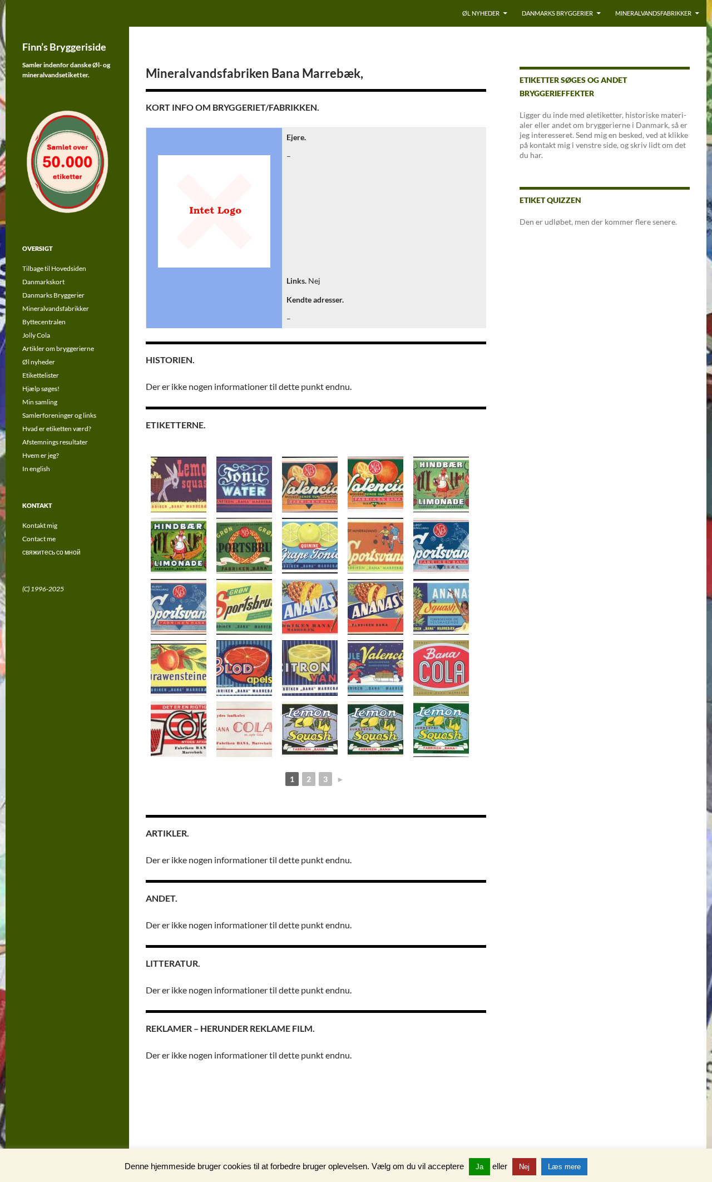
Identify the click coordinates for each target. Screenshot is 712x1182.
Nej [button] (524, 1167)
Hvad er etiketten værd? (56, 428)
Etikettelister (40, 375)
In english (36, 468)
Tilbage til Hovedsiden (54, 268)
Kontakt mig (39, 525)
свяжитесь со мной (51, 552)
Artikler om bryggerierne (58, 348)
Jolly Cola (36, 335)
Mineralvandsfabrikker (653, 13)
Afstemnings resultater (55, 442)
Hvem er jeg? (40, 455)
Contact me (39, 539)
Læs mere (564, 1167)
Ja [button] (479, 1167)
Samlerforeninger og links (59, 415)
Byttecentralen (44, 322)
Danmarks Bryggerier (557, 13)
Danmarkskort (43, 282)
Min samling (39, 402)
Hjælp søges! (41, 388)
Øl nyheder (481, 13)
